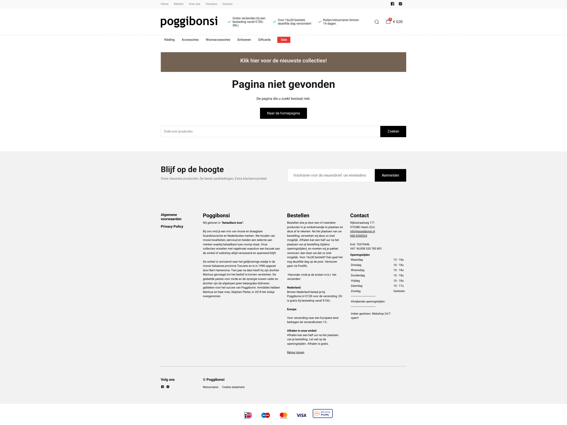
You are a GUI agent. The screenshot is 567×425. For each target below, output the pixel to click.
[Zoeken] (377, 22)
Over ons (194, 4)
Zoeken (393, 131)
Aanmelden (390, 175)
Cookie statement (233, 387)
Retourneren (210, 387)
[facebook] (392, 5)
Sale (284, 40)
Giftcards (264, 40)
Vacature (211, 4)
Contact (227, 4)
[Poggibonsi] (189, 22)
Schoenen (244, 40)
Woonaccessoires (218, 40)
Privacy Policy (172, 226)
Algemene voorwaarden (171, 217)
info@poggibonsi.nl (362, 231)
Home (165, 4)
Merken (179, 4)
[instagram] (400, 5)
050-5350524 (358, 236)
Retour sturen (295, 352)
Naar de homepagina (283, 113)
